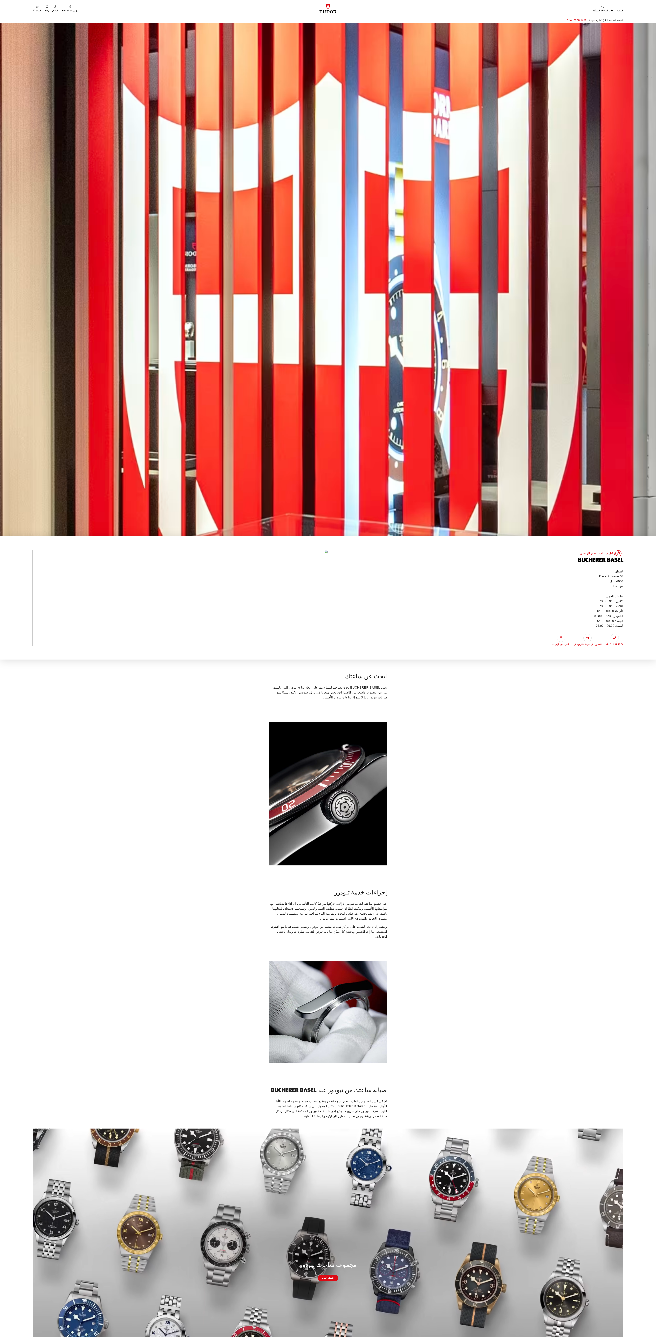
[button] (46, 8)
